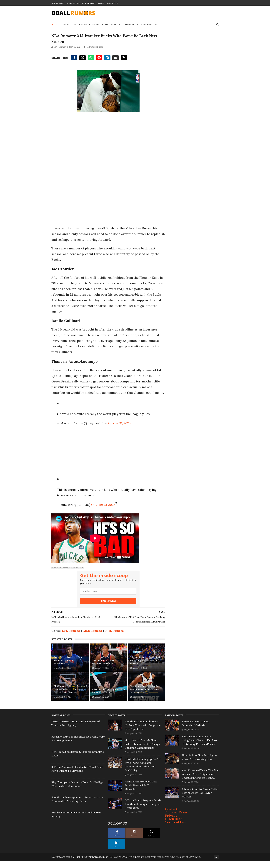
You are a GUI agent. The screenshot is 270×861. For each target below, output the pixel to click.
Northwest (147, 24)
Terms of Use (175, 822)
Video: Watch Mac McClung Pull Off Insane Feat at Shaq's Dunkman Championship (142, 744)
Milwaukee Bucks (95, 47)
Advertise (112, 3)
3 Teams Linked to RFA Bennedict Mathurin (104, 662)
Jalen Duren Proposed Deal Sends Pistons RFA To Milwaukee (68, 660)
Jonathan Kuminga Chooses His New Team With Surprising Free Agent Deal (143, 725)
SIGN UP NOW (108, 601)
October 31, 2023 (118, 423)
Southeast (111, 24)
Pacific (96, 24)
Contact (171, 809)
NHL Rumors (88, 3)
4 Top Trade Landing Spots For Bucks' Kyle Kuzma (108, 691)
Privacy (171, 815)
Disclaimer (173, 819)
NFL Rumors (57, 3)
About (101, 3)
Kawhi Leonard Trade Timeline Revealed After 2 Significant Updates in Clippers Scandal (200, 774)
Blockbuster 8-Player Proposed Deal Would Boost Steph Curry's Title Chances (70, 689)
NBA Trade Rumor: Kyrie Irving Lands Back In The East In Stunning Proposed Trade (199, 740)
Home (54, 24)
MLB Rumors (73, 3)
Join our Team (176, 812)
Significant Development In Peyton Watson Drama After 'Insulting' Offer (144, 689)
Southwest (129, 24)
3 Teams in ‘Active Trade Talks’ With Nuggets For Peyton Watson (146, 660)
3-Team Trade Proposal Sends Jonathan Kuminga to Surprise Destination (143, 804)
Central (83, 24)
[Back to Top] (216, 857)
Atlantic (67, 24)
